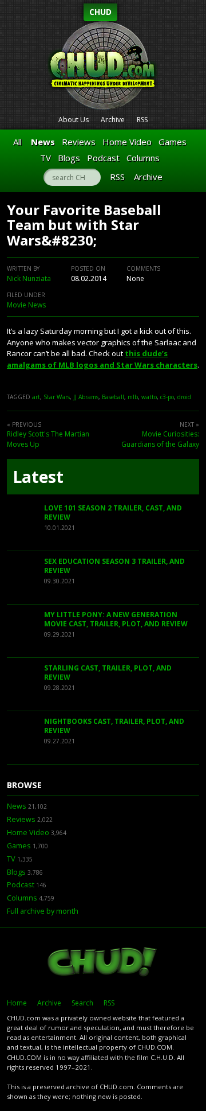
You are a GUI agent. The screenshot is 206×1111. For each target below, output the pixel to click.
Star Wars (56, 397)
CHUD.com (103, 963)
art (36, 397)
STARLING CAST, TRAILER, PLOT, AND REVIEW (108, 672)
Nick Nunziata (29, 278)
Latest (38, 477)
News (43, 141)
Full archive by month (42, 911)
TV (45, 157)
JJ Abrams (85, 397)
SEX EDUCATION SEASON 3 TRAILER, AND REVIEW (114, 565)
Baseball (113, 397)
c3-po (167, 397)
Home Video (127, 141)
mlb (133, 397)
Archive (113, 119)
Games (173, 141)
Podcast (103, 157)
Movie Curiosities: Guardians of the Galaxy (160, 439)
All (17, 141)
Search (82, 1003)
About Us (73, 119)
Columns (143, 157)
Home (17, 1003)
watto (149, 397)
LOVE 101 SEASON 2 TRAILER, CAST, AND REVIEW (113, 512)
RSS (142, 119)
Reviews (79, 141)
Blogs (69, 157)
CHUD (100, 11)
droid (184, 397)
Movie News (26, 305)
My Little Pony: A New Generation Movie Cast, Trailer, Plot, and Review (116, 619)
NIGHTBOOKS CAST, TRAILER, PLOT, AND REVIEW (114, 725)
